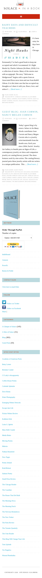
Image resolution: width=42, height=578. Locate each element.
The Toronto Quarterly (10, 528)
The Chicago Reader (9, 484)
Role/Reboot (6, 468)
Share (4, 312)
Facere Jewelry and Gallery (17, 175)
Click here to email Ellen (10, 287)
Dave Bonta (6, 392)
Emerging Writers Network (11, 403)
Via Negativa (6, 550)
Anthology (19, 171)
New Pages (6, 457)
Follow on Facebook (13, 308)
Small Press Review (9, 479)
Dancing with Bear (20, 173)
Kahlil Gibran (12, 98)
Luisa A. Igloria (7, 424)
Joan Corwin (7, 177)
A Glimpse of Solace (9, 327)
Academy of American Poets (12, 359)
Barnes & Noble (7, 271)
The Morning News (9, 501)
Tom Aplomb (6, 544)
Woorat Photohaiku (8, 555)
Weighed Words (8, 102)
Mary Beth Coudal (8, 430)
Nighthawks (22, 98)
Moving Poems (7, 441)
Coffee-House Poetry (9, 381)
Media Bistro (6, 435)
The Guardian (7, 490)
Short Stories (7, 100)
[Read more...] (16, 89)
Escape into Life (7, 408)
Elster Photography (8, 397)
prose (4, 179)
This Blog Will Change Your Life (13, 539)
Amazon (5, 260)
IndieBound (6, 254)
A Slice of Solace (8, 332)
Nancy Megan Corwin (30, 177)
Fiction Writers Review (10, 413)
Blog (16, 94)
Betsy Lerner (6, 364)
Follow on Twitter (12, 303)
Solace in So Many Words (28, 100)
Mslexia (5, 446)
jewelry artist (33, 175)
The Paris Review (8, 523)
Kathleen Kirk (7, 419)
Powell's (5, 265)
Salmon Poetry (7, 473)
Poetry (29, 98)
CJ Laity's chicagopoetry (10, 375)
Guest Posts (18, 170)
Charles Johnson (21, 96)
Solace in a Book (21, 6)
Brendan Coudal (7, 370)
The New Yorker (8, 517)
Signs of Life (17, 179)
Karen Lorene (17, 177)
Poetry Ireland (7, 463)
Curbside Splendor (8, 386)
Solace (15, 100)
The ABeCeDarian (18, 181)
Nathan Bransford (8, 452)
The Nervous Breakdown (10, 512)
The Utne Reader (8, 534)
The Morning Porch (9, 506)
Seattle (36, 98)
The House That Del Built (11, 495)
